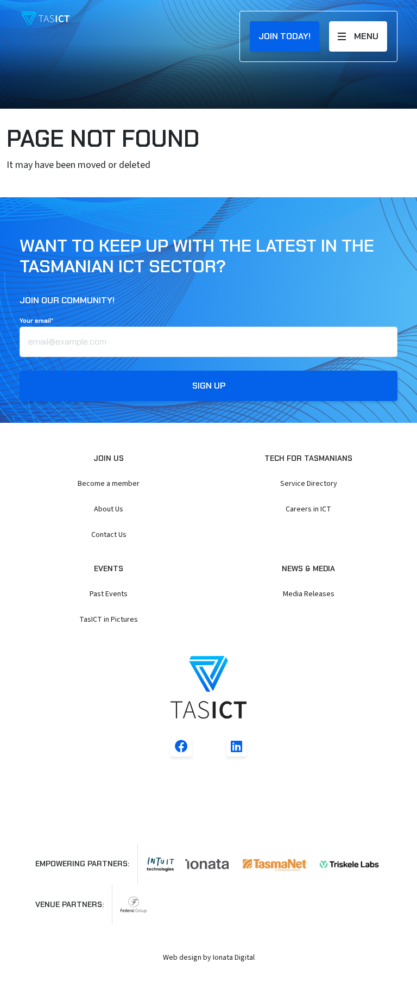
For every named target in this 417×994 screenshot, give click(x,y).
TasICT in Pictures (108, 619)
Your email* (36, 320)
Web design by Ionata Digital (209, 957)
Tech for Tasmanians (308, 458)
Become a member (109, 483)
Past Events (109, 594)
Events (108, 568)
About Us (108, 509)
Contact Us (109, 534)
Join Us (108, 458)
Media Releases (308, 594)
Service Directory (308, 483)
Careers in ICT (308, 509)
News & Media (308, 568)
